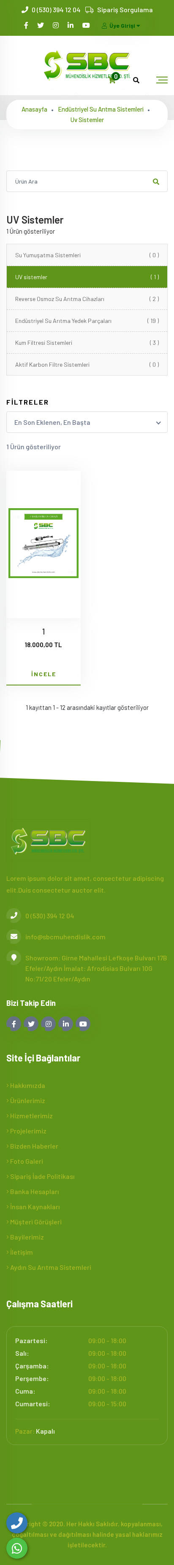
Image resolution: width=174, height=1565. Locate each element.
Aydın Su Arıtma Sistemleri (50, 1267)
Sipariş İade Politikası (42, 1176)
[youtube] (86, 25)
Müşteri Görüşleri (35, 1222)
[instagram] (56, 25)
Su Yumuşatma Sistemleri (87, 255)
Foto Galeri (26, 1161)
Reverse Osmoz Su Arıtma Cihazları (87, 298)
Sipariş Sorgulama (125, 9)
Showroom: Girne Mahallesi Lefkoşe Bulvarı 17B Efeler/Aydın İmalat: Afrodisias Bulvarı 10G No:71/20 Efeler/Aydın (96, 968)
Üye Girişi (122, 25)
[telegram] (41, 25)
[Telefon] (16, 1522)
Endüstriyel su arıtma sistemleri (101, 109)
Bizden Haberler (33, 1146)
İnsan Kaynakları (34, 1206)
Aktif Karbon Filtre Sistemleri (87, 364)
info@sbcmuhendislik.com (65, 937)
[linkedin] (71, 25)
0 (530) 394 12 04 (56, 9)
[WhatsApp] (16, 1548)
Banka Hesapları (34, 1191)
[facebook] (27, 25)
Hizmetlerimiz (31, 1116)
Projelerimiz (27, 1131)
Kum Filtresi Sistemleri (87, 342)
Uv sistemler (87, 119)
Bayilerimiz (26, 1237)
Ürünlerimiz (27, 1100)
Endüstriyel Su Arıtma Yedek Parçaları (87, 320)
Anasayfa (34, 109)
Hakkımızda (27, 1085)
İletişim (21, 1252)
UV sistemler (87, 276)
